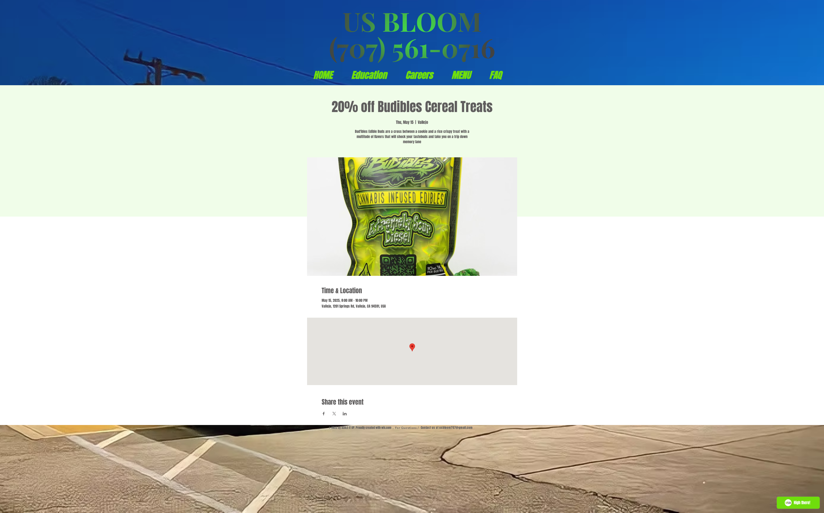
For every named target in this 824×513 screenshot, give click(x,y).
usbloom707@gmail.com (456, 427)
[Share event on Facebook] (324, 413)
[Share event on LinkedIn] (345, 413)
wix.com (386, 427)
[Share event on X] (334, 413)
